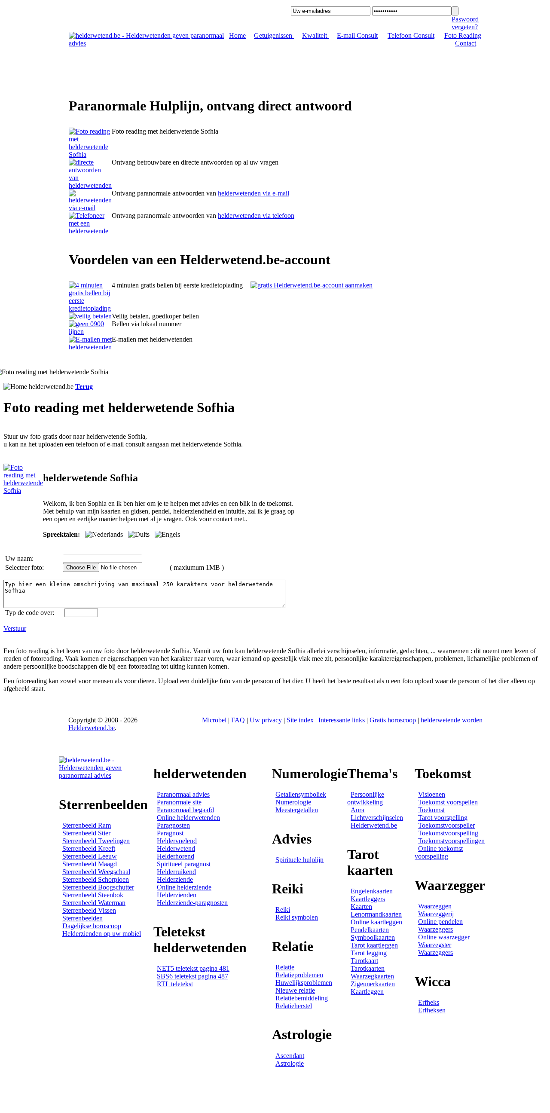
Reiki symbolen (296, 917)
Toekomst (431, 809)
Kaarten (361, 906)
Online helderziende (184, 887)
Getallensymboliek (300, 794)
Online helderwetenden (188, 817)
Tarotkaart (364, 960)
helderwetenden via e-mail (253, 193)
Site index (301, 720)
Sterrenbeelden (82, 918)
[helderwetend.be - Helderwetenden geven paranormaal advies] (147, 43)
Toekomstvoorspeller (446, 825)
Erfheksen (432, 1010)
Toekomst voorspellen (448, 802)
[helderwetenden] (90, 154)
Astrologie (289, 1063)
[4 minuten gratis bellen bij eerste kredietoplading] (90, 308)
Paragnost (170, 833)
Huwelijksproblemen (303, 982)
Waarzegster (434, 944)
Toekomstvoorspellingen (451, 840)
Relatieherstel (293, 1005)
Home (237, 35)
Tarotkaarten (368, 968)
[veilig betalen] (90, 316)
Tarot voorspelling (443, 817)
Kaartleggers (368, 898)
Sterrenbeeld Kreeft (88, 848)
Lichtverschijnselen (377, 817)
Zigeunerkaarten (373, 984)
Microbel (214, 720)
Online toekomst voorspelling (439, 852)
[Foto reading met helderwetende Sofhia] (23, 490)
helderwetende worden (452, 720)
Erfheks (428, 1002)
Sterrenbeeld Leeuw (89, 856)
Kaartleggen (367, 991)
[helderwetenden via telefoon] (90, 185)
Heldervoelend (177, 840)
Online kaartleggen (376, 922)
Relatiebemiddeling (301, 998)
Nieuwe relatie (295, 990)
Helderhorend (175, 856)
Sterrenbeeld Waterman (93, 902)
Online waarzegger (444, 937)
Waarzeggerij (436, 913)
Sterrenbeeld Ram (86, 825)
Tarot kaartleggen (374, 945)
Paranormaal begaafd (185, 809)
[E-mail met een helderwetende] (90, 207)
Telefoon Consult (411, 35)
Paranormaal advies (183, 794)
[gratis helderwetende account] (312, 285)
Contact (465, 43)
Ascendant (289, 1055)
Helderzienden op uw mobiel (101, 933)
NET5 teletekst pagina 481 (193, 968)
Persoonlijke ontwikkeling (365, 798)
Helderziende (175, 879)
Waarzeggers (435, 929)
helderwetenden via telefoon (256, 215)
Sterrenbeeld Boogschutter (98, 887)
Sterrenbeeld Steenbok (92, 895)
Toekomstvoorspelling (448, 833)
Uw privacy (266, 720)
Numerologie (293, 802)
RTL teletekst (175, 984)
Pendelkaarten (370, 929)
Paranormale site (179, 802)
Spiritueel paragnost (184, 864)
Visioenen (431, 794)
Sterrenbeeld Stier (86, 833)
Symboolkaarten (373, 937)
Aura (357, 809)
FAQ (238, 720)
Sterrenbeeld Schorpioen (95, 879)
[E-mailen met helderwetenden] (90, 347)
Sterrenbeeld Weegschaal (96, 871)
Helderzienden (176, 895)
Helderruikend (176, 871)
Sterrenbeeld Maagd (89, 864)
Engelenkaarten (372, 891)
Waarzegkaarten (372, 976)
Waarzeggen (435, 906)
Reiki (282, 909)
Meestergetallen (296, 809)
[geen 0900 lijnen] (90, 331)
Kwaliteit (315, 35)
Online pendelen (440, 921)
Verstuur (14, 628)
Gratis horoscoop (393, 720)
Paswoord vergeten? (465, 23)
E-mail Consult (357, 35)
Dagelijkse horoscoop (91, 926)
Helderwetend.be (91, 727)
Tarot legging (369, 953)
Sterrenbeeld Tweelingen (96, 840)
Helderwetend (176, 848)
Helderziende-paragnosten (192, 902)
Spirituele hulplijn (299, 859)
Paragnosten (173, 825)
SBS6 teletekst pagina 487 (192, 976)
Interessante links (341, 720)
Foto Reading (462, 35)
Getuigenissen (274, 35)
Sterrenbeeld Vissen (89, 910)
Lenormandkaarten (376, 914)
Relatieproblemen (299, 974)
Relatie (284, 967)
